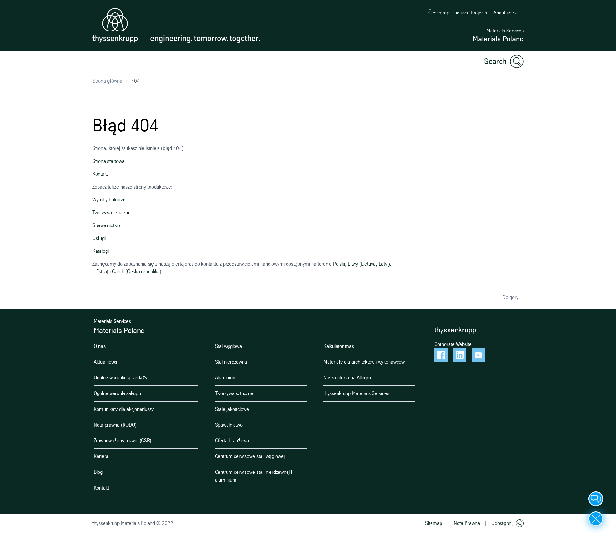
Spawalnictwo (106, 225)
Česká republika (143, 272)
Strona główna (107, 81)
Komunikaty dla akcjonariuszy (124, 409)
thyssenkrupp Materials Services (356, 393)
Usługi (99, 238)
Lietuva (460, 13)
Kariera (101, 456)
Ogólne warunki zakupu (117, 393)
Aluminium (226, 378)
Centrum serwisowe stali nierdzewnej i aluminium (253, 476)
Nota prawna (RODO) (115, 425)
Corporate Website (453, 344)
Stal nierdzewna (231, 362)
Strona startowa (108, 161)
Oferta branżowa (232, 440)
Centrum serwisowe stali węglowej (250, 456)
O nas (100, 346)
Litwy (353, 264)
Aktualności (105, 362)
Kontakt (100, 174)
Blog (98, 472)
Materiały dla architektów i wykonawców (364, 362)
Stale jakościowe (232, 409)
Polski (339, 264)
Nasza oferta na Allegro (347, 378)
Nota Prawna (467, 523)
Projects (479, 13)
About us (502, 13)
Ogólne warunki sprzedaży (120, 378)
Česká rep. (439, 13)
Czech (118, 272)
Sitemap (433, 523)
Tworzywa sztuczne (111, 212)
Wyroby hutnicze (108, 200)
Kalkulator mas (338, 346)
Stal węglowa (228, 346)
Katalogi (100, 251)
